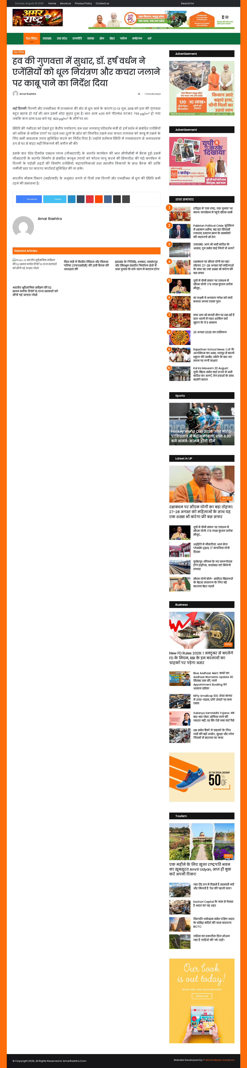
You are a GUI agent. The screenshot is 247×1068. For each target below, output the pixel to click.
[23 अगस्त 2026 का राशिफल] (179, 337)
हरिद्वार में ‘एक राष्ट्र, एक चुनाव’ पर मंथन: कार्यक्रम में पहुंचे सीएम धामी (213, 210)
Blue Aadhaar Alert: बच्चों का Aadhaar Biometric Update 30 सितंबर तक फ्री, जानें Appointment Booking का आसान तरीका (213, 680)
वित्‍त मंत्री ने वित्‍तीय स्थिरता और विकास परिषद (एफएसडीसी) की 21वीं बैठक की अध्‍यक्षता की (86, 265)
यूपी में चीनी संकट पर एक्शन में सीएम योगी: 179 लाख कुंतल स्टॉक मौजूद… (213, 284)
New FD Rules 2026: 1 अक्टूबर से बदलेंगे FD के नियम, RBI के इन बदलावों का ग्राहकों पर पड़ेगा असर (201, 658)
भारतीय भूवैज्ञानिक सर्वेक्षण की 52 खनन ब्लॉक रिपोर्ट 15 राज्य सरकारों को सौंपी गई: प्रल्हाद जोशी (35, 291)
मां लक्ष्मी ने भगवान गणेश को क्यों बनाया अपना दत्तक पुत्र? (213, 300)
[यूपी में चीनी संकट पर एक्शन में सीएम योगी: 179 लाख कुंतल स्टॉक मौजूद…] (179, 286)
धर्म (149, 38)
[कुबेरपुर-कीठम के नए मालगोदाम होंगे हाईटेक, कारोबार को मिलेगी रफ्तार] (179, 567)
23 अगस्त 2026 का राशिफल (210, 332)
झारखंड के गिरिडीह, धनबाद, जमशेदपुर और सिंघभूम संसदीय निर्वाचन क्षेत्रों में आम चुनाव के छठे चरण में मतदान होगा (137, 265)
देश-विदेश (31, 38)
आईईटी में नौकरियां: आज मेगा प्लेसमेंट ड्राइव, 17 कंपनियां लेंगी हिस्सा (211, 548)
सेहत (112, 38)
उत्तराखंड (47, 38)
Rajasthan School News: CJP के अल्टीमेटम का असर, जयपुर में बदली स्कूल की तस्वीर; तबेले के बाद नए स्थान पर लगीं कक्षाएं (213, 355)
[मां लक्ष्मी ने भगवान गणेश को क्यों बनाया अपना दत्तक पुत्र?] (179, 303)
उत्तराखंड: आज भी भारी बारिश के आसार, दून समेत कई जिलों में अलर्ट (213, 246)
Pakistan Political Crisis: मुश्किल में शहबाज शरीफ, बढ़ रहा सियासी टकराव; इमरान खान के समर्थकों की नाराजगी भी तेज (213, 231)
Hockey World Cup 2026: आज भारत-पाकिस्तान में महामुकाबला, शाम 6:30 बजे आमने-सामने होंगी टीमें (202, 436)
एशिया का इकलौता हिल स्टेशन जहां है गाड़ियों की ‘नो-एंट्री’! (211, 938)
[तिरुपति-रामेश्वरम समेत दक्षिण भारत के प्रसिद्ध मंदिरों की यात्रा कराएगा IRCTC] (179, 924)
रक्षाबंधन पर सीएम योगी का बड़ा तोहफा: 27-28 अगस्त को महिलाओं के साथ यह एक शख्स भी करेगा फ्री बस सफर (213, 267)
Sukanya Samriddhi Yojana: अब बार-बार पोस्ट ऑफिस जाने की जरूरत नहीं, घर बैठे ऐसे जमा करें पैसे (213, 716)
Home (52, 3)
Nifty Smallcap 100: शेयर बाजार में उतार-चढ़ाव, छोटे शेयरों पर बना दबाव (212, 699)
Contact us (102, 3)
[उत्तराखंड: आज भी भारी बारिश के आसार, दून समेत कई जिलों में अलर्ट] (179, 250)
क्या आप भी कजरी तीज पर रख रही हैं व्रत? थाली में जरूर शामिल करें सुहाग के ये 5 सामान (213, 318)
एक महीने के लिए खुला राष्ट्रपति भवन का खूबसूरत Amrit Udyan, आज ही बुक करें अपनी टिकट (200, 869)
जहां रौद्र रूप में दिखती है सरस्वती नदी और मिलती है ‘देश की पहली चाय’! (213, 886)
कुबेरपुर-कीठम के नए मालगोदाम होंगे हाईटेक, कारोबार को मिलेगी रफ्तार (212, 565)
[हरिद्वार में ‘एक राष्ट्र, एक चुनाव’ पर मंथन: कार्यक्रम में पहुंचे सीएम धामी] (179, 214)
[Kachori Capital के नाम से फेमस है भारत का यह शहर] (179, 907)
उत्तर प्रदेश (62, 38)
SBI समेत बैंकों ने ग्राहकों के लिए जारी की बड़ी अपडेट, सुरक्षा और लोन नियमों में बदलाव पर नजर (213, 734)
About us (65, 3)
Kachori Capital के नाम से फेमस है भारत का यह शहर (213, 904)
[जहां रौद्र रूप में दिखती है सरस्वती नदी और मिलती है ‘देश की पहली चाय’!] (179, 890)
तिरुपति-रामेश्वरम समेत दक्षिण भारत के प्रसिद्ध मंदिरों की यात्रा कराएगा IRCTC (213, 922)
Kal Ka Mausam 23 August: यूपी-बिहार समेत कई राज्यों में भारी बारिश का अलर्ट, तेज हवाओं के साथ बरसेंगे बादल (213, 374)
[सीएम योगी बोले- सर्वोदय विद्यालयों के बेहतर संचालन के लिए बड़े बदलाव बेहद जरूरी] (179, 584)
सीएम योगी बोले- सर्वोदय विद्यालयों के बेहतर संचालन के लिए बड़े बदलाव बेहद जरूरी (213, 582)
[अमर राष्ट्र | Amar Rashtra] (38, 17)
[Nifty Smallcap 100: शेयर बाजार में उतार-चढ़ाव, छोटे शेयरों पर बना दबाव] (179, 701)
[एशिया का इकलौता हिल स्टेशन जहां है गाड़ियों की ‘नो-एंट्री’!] (179, 941)
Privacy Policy (83, 3)
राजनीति (77, 38)
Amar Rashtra (27, 94)
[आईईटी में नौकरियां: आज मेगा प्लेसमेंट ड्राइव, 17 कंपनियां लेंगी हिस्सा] (179, 550)
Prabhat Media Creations (218, 1060)
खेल (102, 38)
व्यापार (90, 38)
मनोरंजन (137, 38)
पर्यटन (123, 38)
